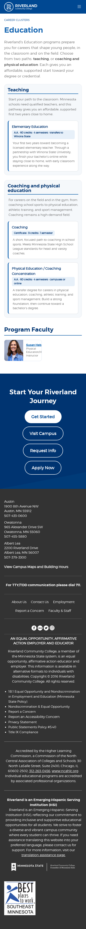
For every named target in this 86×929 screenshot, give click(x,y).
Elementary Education (30, 126)
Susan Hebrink (36, 345)
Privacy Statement (22, 722)
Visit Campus (43, 433)
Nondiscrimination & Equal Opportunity (39, 707)
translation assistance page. (44, 855)
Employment (64, 602)
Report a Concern (29, 611)
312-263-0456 (39, 771)
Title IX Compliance (23, 732)
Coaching (20, 227)
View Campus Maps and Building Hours (36, 567)
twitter (46, 627)
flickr (40, 627)
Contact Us (40, 602)
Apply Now (43, 467)
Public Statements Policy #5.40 (32, 727)
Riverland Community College (22, 7)
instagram (52, 627)
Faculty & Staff (59, 611)
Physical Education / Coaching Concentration (36, 270)
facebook (34, 627)
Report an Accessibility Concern (34, 717)
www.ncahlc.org (65, 771)
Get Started (43, 416)
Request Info (43, 450)
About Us (19, 602)
